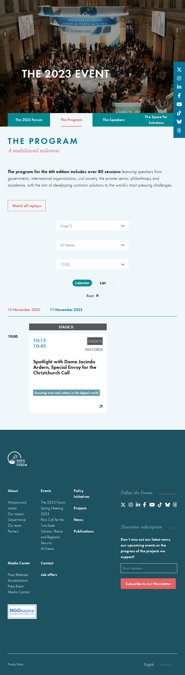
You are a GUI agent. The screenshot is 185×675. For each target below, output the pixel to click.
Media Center (19, 562)
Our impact (16, 513)
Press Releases (18, 574)
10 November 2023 (24, 309)
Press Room (16, 586)
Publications (84, 530)
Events (46, 490)
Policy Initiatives (81, 493)
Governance (17, 519)
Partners (13, 531)
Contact (47, 562)
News (78, 519)
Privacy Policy (16, 664)
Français (166, 664)
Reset (90, 295)
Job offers (49, 574)
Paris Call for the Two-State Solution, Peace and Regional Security (52, 531)
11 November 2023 (66, 309)
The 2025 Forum (53, 502)
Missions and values (17, 505)
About (13, 490)
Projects (80, 507)
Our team (14, 525)
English (149, 664)
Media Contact (19, 591)
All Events (47, 548)
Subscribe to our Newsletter (148, 583)
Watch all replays (26, 205)
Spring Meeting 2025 (52, 511)
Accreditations (18, 580)
